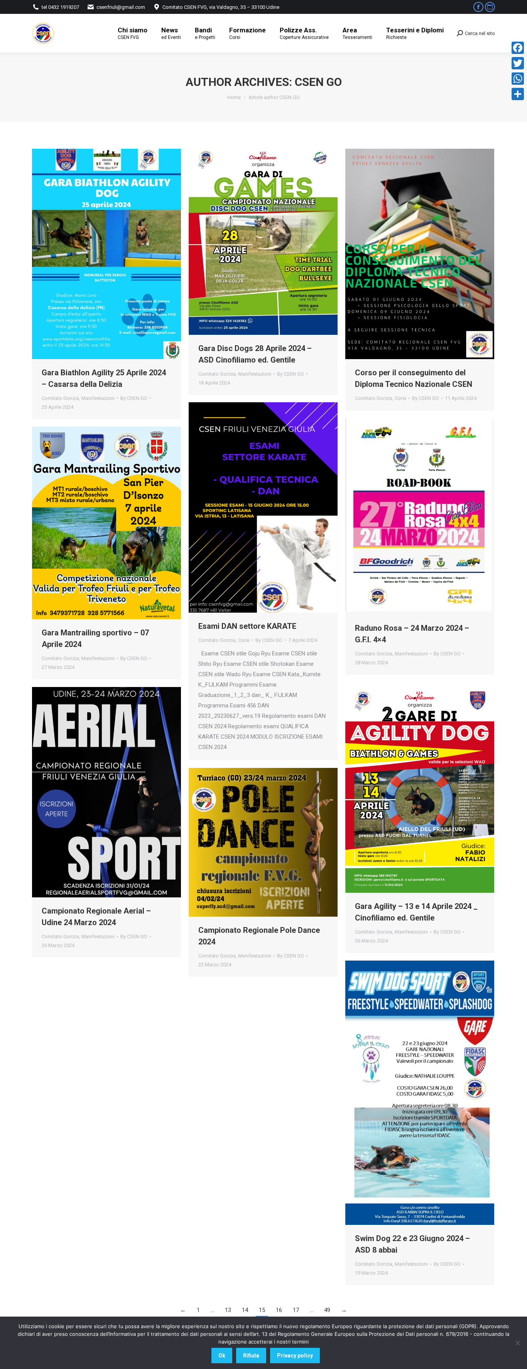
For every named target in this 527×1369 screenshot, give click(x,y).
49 (327, 1310)
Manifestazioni (98, 398)
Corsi (400, 398)
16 (279, 1310)
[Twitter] (517, 63)
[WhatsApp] (517, 78)
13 (228, 1310)
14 (245, 1310)
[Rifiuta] (517, 1343)
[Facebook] (517, 47)
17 (296, 1310)
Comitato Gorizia (60, 398)
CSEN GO (318, 82)
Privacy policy (295, 1355)
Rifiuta (251, 1355)
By (133, 398)
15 (262, 1310)
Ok (221, 1355)
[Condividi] (517, 94)
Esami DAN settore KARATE (247, 626)
